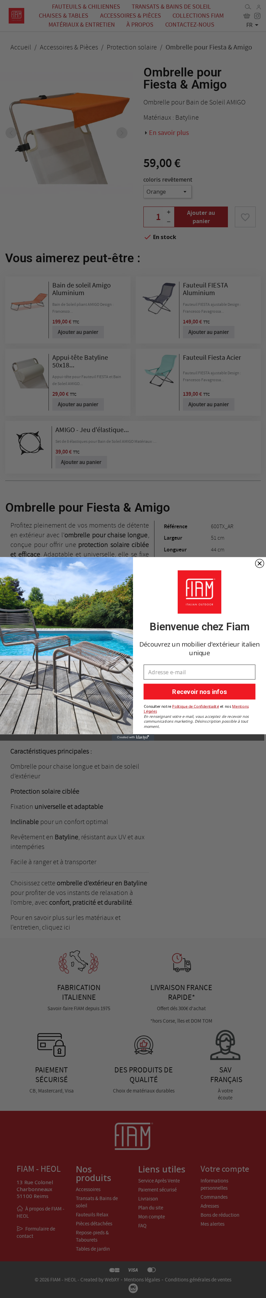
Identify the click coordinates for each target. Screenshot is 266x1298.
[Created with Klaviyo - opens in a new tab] (133, 737)
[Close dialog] (259, 563)
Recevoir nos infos (199, 692)
